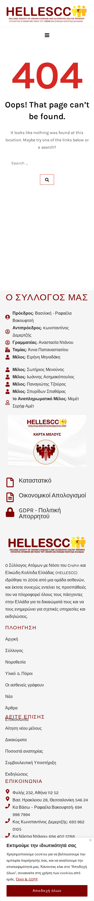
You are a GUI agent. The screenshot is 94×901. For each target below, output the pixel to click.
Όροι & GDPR (27, 879)
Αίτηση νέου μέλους (23, 728)
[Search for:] (47, 163)
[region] (47, 869)
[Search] (47, 179)
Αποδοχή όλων (47, 890)
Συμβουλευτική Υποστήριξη (30, 762)
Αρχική (11, 639)
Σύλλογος (14, 650)
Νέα (9, 696)
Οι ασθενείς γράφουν (24, 685)
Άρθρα (11, 707)
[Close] (90, 840)
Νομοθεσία (15, 662)
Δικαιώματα (16, 739)
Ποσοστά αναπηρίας (24, 751)
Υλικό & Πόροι (19, 673)
